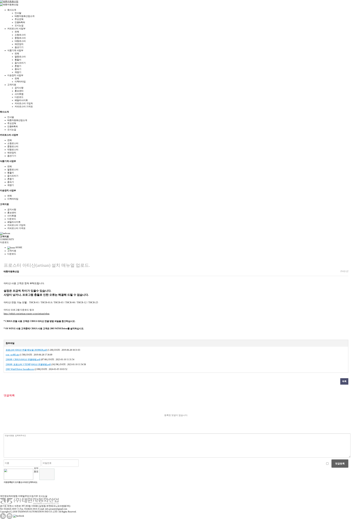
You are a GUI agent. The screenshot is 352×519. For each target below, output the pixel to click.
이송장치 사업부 (15, 75)
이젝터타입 (20, 81)
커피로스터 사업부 (16, 28)
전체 (17, 31)
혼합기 (18, 66)
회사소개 (11, 10)
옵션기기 (19, 47)
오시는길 (19, 25)
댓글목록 (9, 395)
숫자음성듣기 (36, 469)
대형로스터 (20, 41)
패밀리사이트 (21, 100)
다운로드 (19, 97)
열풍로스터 (20, 56)
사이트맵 (19, 94)
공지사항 (19, 88)
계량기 (18, 72)
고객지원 (11, 84)
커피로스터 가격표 (24, 106)
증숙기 (18, 69)
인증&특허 (20, 22)
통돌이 (18, 59)
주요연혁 (19, 19)
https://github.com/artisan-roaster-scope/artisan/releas (27, 313)
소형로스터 (20, 35)
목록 (344, 381)
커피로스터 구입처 (24, 103)
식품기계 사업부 (15, 50)
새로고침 (36, 475)
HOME (18, 247)
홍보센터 (19, 91)
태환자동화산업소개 (24, 16)
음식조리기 (20, 63)
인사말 (18, 13)
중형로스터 (20, 38)
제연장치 (19, 44)
